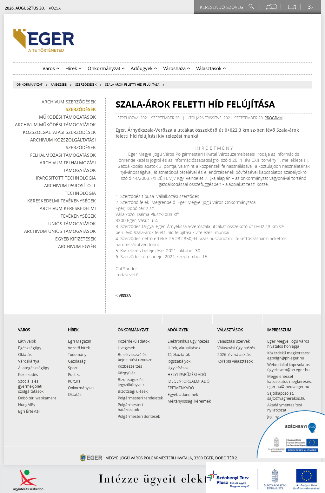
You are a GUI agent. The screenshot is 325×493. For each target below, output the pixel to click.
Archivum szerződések (69, 102)
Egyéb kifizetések (75, 239)
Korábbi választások (235, 361)
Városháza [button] (175, 68)
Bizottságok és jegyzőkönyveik (131, 382)
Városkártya (28, 361)
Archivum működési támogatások (55, 125)
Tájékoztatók (179, 354)
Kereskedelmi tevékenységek (61, 201)
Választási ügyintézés (236, 347)
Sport (72, 367)
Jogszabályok (179, 361)
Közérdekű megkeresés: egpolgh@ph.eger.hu (288, 355)
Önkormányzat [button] (105, 68)
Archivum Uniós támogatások (60, 231)
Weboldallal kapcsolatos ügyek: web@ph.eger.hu (288, 367)
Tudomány (77, 354)
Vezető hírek (79, 347)
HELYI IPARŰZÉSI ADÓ (187, 374)
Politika (74, 374)
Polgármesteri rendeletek (140, 397)
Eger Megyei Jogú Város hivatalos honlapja (288, 344)
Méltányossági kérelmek (189, 401)
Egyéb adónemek (183, 394)
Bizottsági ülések (133, 391)
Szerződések (85, 84)
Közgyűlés (127, 372)
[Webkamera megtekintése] (292, 7)
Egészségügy (29, 347)
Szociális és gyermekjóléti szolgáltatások (30, 386)
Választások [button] (209, 68)
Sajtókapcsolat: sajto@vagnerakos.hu (286, 396)
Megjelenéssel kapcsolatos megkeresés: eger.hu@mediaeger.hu (289, 381)
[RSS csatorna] (311, 7)
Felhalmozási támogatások (63, 155)
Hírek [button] (71, 68)
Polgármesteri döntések (139, 416)
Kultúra (74, 381)
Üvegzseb (59, 84)
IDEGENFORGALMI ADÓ (188, 381)
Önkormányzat (30, 84)
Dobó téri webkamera (37, 397)
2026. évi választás (234, 354)
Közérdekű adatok (133, 341)
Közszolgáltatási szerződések (59, 132)
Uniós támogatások (72, 223)
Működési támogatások (67, 117)
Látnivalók (27, 341)
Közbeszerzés (130, 366)
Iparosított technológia (66, 178)
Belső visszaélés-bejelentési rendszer (136, 357)
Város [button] (49, 68)
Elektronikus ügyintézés (188, 341)
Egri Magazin (79, 341)
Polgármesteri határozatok (130, 407)
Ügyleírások (178, 367)
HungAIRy (26, 404)
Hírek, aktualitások (184, 347)
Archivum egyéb (77, 246)
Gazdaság (77, 361)
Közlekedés (28, 374)
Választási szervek (233, 341)
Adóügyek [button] (142, 68)
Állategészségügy (33, 367)
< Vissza (123, 295)
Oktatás (25, 354)
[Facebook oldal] (271, 7)
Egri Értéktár (29, 411)
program (273, 117)
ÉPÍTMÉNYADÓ (181, 387)
